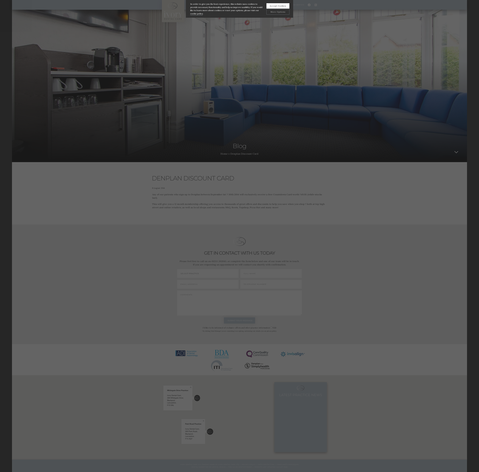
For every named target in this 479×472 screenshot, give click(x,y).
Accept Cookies (278, 6)
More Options (277, 12)
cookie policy (196, 13)
